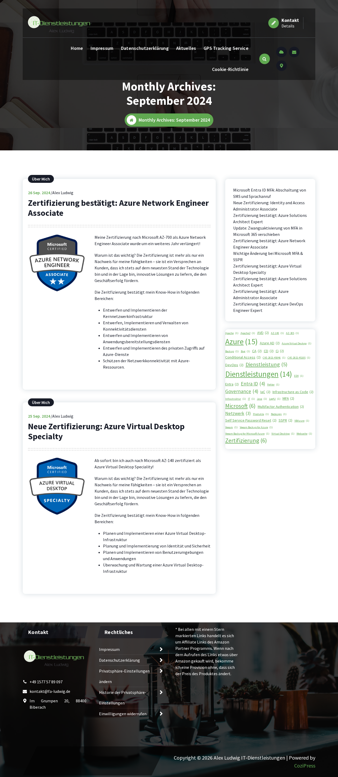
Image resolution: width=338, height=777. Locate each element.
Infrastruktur (235, 399)
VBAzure (301, 420)
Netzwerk (238, 413)
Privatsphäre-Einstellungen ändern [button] (124, 676)
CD (269, 351)
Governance (241, 391)
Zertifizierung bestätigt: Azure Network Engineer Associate (118, 208)
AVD (263, 332)
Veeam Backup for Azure (256, 427)
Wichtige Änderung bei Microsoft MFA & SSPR (268, 256)
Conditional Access (243, 357)
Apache (231, 333)
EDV (298, 376)
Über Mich (41, 179)
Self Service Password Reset (250, 420)
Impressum (102, 48)
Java (262, 399)
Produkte (261, 414)
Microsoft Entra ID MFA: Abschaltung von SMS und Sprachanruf (269, 193)
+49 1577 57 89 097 (46, 681)
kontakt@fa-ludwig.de (50, 691)
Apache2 (248, 333)
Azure (241, 341)
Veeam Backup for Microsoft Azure (247, 433)
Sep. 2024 (39, 192)
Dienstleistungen (258, 374)
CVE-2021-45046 (274, 357)
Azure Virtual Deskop (296, 343)
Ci (280, 351)
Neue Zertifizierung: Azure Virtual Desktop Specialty (106, 431)
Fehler (273, 384)
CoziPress (304, 765)
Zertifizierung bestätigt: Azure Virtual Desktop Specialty (267, 269)
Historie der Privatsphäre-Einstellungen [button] (122, 698)
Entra (232, 384)
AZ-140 (277, 333)
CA (257, 351)
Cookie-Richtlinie (230, 69)
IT (251, 399)
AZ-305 (292, 333)
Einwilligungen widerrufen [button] (123, 713)
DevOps (234, 365)
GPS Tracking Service (226, 48)
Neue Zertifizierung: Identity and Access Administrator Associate (269, 206)
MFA (288, 398)
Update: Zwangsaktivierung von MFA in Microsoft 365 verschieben (267, 231)
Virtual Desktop (282, 433)
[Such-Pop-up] (264, 59)
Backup (232, 351)
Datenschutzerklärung (145, 48)
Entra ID (253, 383)
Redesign (279, 414)
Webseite (304, 433)
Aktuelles (186, 48)
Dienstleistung (266, 364)
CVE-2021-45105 (299, 357)
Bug (245, 351)
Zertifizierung (246, 440)
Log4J (274, 399)
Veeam (231, 427)
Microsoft (240, 405)
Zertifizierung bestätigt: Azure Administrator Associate (261, 294)
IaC (265, 391)
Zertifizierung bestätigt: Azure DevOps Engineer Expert (268, 307)
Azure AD (270, 343)
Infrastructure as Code (293, 391)
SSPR (285, 420)
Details (287, 25)
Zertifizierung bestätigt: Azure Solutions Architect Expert (270, 218)
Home (77, 48)
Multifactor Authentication (281, 406)
